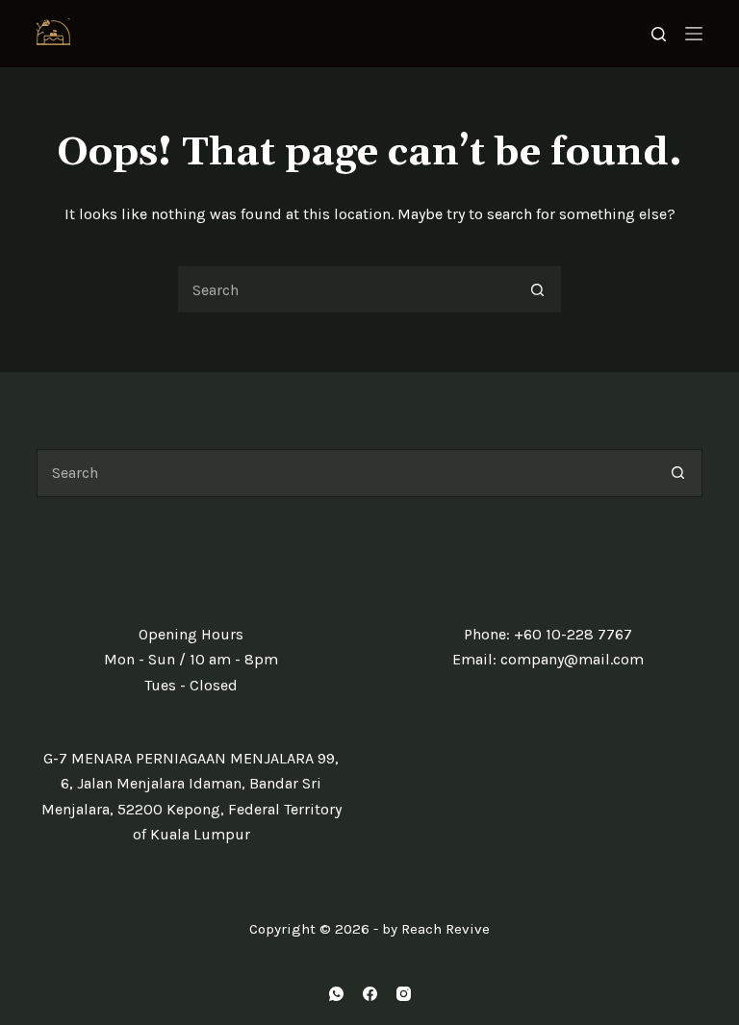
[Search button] (538, 289)
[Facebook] (370, 994)
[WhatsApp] (336, 994)
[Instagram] (403, 994)
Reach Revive (445, 929)
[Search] (658, 34)
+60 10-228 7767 (573, 634)
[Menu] (693, 33)
